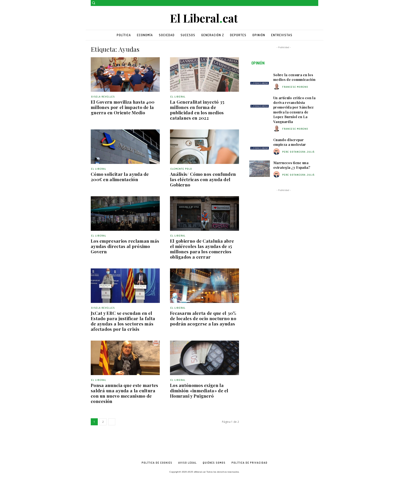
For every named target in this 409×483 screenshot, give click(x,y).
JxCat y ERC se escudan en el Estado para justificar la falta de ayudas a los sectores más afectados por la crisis (123, 321)
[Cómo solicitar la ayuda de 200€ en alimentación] (125, 146)
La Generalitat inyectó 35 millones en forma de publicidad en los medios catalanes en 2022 (197, 110)
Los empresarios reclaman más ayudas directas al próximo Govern (125, 246)
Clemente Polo (181, 168)
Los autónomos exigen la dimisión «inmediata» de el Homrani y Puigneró (199, 390)
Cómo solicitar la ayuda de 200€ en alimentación (120, 176)
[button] (93, 3)
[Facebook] (309, 3)
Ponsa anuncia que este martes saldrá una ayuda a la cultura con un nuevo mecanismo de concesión (124, 393)
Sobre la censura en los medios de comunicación (294, 77)
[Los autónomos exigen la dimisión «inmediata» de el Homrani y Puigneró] (204, 358)
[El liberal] (204, 18)
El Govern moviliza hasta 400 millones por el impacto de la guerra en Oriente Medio (122, 107)
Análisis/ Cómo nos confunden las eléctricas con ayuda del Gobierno (203, 179)
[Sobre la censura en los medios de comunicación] (259, 81)
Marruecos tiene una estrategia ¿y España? (291, 165)
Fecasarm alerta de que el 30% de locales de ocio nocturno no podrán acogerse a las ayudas (203, 318)
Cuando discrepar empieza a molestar (289, 142)
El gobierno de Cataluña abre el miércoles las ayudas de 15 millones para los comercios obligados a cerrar (202, 249)
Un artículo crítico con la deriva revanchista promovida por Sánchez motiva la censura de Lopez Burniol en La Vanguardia (294, 110)
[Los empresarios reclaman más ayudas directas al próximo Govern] (125, 213)
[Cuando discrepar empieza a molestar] (259, 146)
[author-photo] (277, 86)
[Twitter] (315, 3)
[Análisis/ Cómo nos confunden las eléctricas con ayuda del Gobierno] (204, 146)
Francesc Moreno (295, 86)
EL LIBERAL (178, 96)
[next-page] (111, 421)
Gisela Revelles (103, 96)
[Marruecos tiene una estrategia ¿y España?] (259, 169)
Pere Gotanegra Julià (298, 151)
